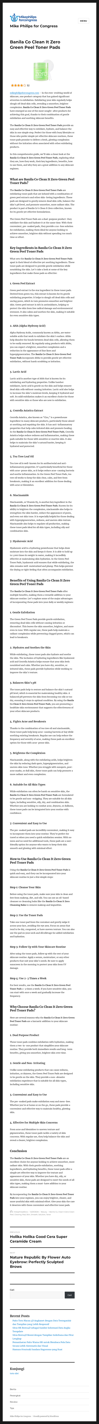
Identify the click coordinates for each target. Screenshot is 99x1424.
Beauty (44, 1212)
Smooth (34, 1214)
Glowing (18, 1214)
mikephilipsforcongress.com (24, 93)
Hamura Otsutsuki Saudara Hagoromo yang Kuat (37, 1349)
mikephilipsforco (21, 1212)
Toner (48, 1214)
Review (14, 1402)
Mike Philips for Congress (34, 26)
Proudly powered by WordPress (46, 1416)
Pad (24, 1214)
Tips (12, 1408)
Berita (13, 1389)
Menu (83, 21)
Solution (42, 1214)
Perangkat (15, 1395)
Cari (12, 1290)
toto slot (14, 1373)
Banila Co (53, 1212)
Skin (28, 1214)
